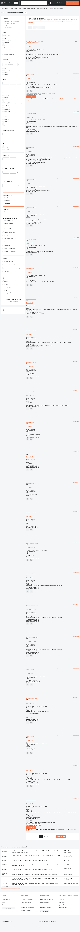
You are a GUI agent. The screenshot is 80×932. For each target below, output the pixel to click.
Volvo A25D (29, 578)
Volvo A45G (29, 426)
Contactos (4, 905)
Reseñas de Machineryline (27, 907)
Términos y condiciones (26, 899)
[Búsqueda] (22, 3)
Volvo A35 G (30, 704)
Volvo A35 (29, 487)
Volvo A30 (4, 860)
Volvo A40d (29, 211)
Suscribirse (31, 96)
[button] (27, 60)
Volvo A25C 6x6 (31, 609)
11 (52, 836)
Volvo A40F (29, 243)
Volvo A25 (4, 851)
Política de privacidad (26, 902)
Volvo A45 (4, 869)
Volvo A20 (4, 883)
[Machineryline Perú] (6, 3)
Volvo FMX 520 (4, 874)
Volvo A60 (4, 879)
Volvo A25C (29, 46)
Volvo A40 (4, 856)
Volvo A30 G (30, 396)
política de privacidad (59, 98)
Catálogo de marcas (26, 910)
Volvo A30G (29, 457)
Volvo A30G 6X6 (31, 547)
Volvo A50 (29, 516)
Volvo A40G (29, 771)
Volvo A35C (29, 673)
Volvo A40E (29, 78)
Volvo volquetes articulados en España (10, 888)
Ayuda (3, 902)
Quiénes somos (6, 899)
